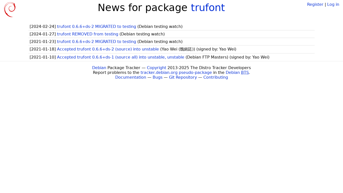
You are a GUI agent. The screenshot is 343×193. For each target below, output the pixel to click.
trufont (208, 7)
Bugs (157, 77)
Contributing (215, 77)
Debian (99, 67)
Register (315, 4)
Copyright (156, 67)
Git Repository (183, 77)
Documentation (130, 77)
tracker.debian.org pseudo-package (176, 72)
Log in (333, 4)
